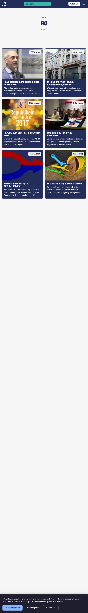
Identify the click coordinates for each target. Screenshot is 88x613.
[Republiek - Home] (4, 3)
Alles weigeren (33, 607)
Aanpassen (50, 607)
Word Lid (74, 4)
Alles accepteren (13, 607)
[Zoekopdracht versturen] (49, 4)
